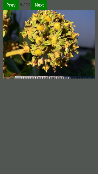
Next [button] (39, 5)
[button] (26, 44)
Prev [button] (11, 5)
